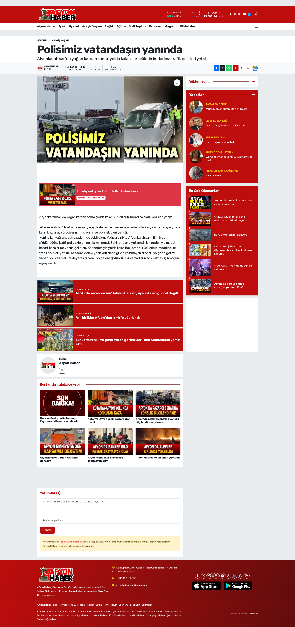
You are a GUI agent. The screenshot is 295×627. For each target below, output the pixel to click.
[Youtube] (222, 576)
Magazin (170, 26)
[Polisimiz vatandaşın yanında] (110, 119)
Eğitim (121, 26)
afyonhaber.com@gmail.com (132, 585)
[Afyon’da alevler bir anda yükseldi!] (158, 441)
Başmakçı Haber (67, 611)
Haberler (42, 40)
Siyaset (73, 26)
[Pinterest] (210, 576)
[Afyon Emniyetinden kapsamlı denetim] (62, 441)
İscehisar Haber (98, 615)
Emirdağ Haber (173, 611)
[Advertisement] (222, 325)
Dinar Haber (156, 611)
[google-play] (238, 585)
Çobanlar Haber (121, 611)
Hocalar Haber (61, 615)
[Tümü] (253, 81)
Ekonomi (155, 26)
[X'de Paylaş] (222, 68)
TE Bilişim (253, 613)
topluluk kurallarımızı (71, 541)
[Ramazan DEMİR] (196, 106)
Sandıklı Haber (136, 615)
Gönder (47, 530)
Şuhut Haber (174, 615)
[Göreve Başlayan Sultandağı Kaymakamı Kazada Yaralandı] (62, 402)
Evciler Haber (44, 615)
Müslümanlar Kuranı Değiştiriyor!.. (227, 109)
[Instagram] (216, 576)
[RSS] (247, 576)
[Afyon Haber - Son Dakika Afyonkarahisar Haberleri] (57, 14)
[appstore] (206, 585)
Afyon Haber (46, 26)
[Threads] (228, 576)
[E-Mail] (62, 371)
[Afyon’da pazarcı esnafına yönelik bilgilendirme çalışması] (158, 403)
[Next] (234, 576)
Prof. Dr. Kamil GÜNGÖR (222, 171)
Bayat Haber (85, 611)
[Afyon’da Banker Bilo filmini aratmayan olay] (110, 441)
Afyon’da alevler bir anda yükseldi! (158, 457)
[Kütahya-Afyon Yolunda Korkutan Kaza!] (110, 403)
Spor (62, 26)
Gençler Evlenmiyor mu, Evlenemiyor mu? (229, 159)
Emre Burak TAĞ (216, 121)
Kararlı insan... (214, 175)
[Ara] (256, 14)
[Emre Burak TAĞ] (196, 123)
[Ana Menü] (256, 26)
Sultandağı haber (46, 619)
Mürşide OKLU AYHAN (219, 152)
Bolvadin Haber (102, 611)
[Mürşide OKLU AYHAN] (196, 156)
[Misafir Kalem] (196, 139)
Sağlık (109, 26)
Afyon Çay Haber (46, 611)
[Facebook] (197, 576)
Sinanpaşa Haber (155, 615)
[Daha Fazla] (235, 68)
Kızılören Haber (117, 615)
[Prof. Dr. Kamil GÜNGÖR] (196, 173)
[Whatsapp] (240, 576)
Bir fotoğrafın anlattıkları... (222, 142)
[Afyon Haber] (48, 365)
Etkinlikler (187, 26)
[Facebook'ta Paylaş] (216, 68)
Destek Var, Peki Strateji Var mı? (225, 125)
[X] (204, 576)
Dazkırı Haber (139, 611)
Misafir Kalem (215, 137)
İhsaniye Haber (80, 615)
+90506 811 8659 (126, 578)
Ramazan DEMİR (216, 104)
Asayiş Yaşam (92, 26)
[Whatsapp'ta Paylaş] (229, 68)
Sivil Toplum (137, 26)
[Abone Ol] (255, 68)
